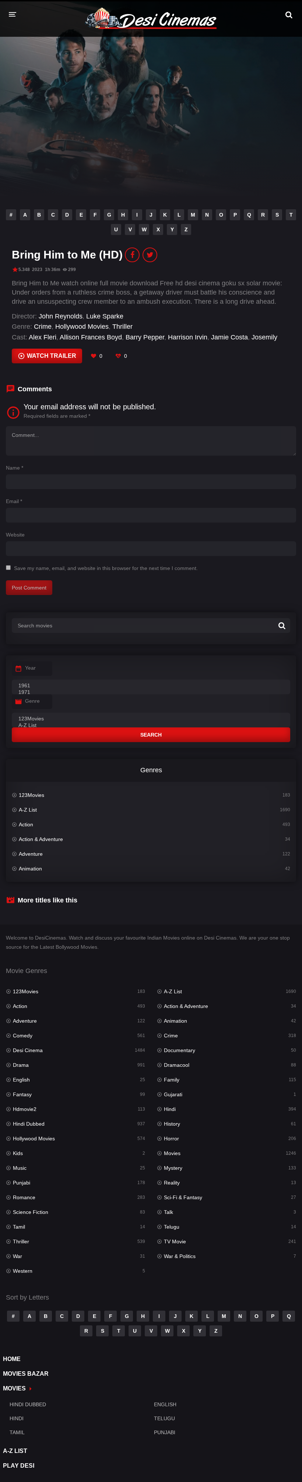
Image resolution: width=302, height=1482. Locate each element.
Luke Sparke (104, 316)
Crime (43, 326)
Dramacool (176, 1065)
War (17, 1256)
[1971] (151, 692)
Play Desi (18, 1466)
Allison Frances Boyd (91, 337)
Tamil (19, 1227)
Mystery (173, 1168)
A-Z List (28, 810)
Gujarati (173, 1094)
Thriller (122, 326)
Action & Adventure (41, 839)
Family (171, 1080)
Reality (172, 1183)
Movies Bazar (26, 1374)
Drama (21, 1065)
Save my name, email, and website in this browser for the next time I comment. (106, 568)
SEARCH (151, 735)
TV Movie (175, 1241)
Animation (30, 869)
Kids (18, 1153)
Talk (168, 1212)
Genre (32, 701)
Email (14, 501)
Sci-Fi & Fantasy (183, 1197)
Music (20, 1168)
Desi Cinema (28, 1050)
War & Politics (180, 1256)
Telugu (171, 1227)
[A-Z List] (151, 725)
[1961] (151, 686)
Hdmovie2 (24, 1109)
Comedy (22, 1036)
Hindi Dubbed (29, 1124)
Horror (171, 1138)
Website (15, 535)
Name (14, 468)
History (172, 1124)
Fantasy (22, 1094)
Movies (172, 1153)
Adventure (31, 854)
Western (22, 1271)
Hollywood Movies (82, 326)
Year (30, 668)
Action (26, 824)
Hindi (170, 1109)
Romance (24, 1197)
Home (12, 1359)
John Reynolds (60, 316)
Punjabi (21, 1183)
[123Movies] (151, 719)
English (21, 1080)
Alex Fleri (42, 337)
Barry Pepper (145, 337)
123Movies (31, 795)
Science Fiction (30, 1212)
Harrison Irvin (187, 337)
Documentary (179, 1050)
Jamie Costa (229, 337)
